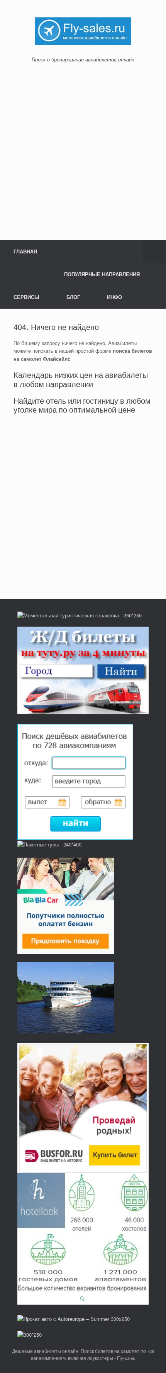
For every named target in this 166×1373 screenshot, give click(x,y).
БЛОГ (73, 297)
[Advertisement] (83, 151)
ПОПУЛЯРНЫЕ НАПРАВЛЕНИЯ (102, 274)
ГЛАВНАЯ (25, 251)
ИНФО (114, 297)
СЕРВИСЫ (26, 297)
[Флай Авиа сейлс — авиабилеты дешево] (83, 30)
